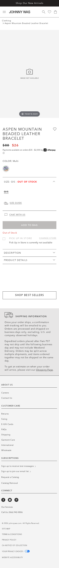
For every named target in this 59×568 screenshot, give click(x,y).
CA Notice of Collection (14, 545)
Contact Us (6, 398)
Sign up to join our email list (15, 471)
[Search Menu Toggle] (43, 12)
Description (12, 252)
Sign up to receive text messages (17, 466)
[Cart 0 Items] (55, 12)
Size (20, 181)
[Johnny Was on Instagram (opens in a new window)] (10, 500)
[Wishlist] (49, 12)
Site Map (6, 529)
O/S (6, 191)
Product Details (15, 260)
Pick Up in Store (20, 238)
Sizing (4, 419)
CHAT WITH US (17, 215)
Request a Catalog (10, 477)
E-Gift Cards (7, 424)
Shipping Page (44, 370)
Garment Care (8, 440)
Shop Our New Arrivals (29, 3)
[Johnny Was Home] (19, 12)
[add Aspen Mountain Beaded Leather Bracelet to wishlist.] (54, 129)
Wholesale (6, 450)
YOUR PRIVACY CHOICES (13, 552)
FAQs (3, 429)
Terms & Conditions (12, 534)
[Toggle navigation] (4, 12)
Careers (5, 393)
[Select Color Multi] (6, 168)
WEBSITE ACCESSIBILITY (12, 558)
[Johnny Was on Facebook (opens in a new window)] (3, 500)
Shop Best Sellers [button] (29, 295)
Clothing (6, 21)
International (7, 445)
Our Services (7, 507)
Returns (5, 414)
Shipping (5, 435)
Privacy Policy (9, 540)
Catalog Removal (9, 483)
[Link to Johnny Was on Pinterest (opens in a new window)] (16, 500)
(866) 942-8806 (16, 512)
